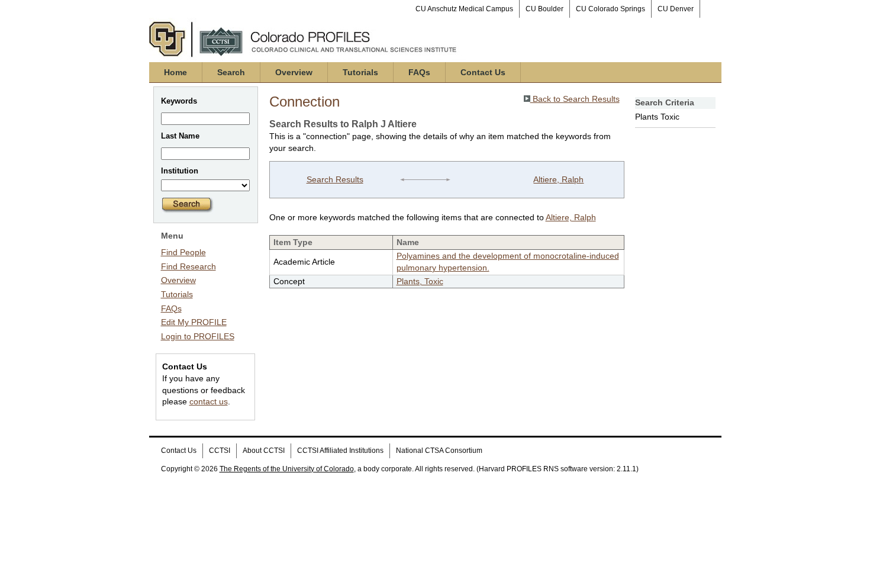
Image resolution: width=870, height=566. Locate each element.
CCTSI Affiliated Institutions (340, 450)
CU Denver (676, 9)
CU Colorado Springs (610, 9)
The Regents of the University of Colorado (287, 469)
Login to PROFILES (197, 336)
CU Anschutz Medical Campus (464, 9)
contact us (208, 401)
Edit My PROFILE (194, 322)
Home (175, 72)
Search (231, 72)
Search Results (335, 179)
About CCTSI (264, 450)
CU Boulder (544, 9)
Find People (183, 252)
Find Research (188, 266)
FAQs (419, 72)
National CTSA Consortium (439, 450)
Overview (293, 72)
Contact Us (482, 72)
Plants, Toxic (420, 281)
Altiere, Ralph (558, 179)
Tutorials (360, 72)
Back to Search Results (575, 99)
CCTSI (219, 450)
